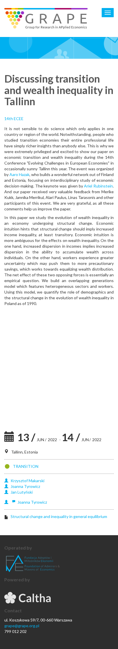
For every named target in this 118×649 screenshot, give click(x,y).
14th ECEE (13, 118)
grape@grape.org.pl (21, 625)
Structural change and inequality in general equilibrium (59, 516)
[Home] (46, 18)
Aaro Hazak (19, 174)
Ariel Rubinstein (98, 185)
